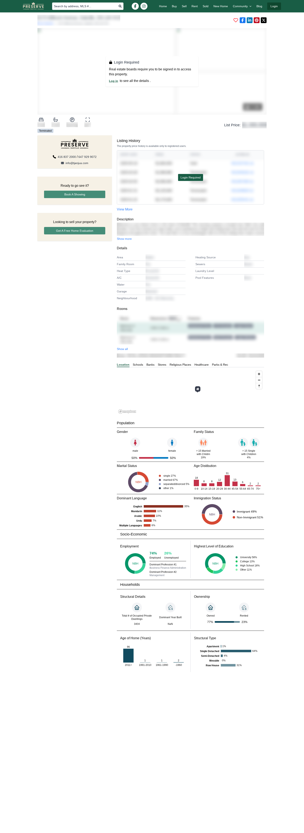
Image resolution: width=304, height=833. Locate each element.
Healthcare (201, 364)
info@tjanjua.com (77, 163)
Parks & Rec (220, 364)
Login (274, 6)
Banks (150, 364)
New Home (220, 6)
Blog (259, 6)
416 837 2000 (67, 156)
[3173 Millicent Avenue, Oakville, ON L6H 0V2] (197, 389)
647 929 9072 (87, 156)
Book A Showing (74, 194)
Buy (174, 6)
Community (240, 6)
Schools (138, 364)
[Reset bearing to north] (259, 386)
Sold (205, 6)
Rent (194, 6)
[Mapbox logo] (127, 411)
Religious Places (180, 364)
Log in (113, 81)
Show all (122, 349)
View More (125, 209)
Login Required (191, 177)
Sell (184, 6)
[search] (120, 6)
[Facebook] (135, 6)
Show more (124, 238)
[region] (190, 392)
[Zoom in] (259, 374)
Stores (162, 364)
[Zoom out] (259, 380)
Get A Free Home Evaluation (74, 230)
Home (163, 6)
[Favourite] (235, 20)
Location (123, 364)
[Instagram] (143, 6)
